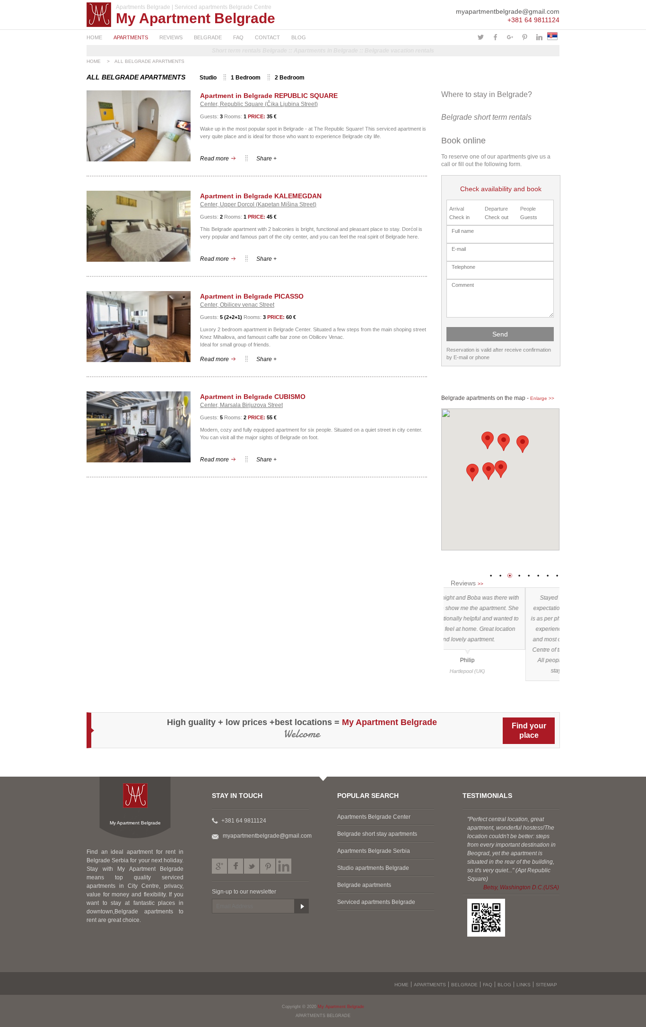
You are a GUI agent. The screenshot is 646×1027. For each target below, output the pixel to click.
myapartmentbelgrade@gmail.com (507, 11)
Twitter (251, 866)
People (528, 209)
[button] (501, 469)
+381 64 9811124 (533, 20)
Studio (208, 77)
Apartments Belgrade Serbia (373, 851)
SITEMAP (546, 984)
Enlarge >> (542, 398)
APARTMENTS (130, 37)
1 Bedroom (246, 77)
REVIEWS (171, 37)
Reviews (467, 583)
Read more (214, 158)
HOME (94, 37)
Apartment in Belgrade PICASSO (252, 296)
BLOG (298, 37)
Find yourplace (529, 730)
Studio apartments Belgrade (373, 868)
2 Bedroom (290, 77)
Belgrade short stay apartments (377, 834)
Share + (266, 158)
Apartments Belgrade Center (373, 817)
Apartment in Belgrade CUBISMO (253, 396)
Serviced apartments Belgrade (376, 902)
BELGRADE (208, 37)
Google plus (219, 866)
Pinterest (267, 866)
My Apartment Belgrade (195, 18)
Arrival (456, 209)
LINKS (523, 984)
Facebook (235, 866)
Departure (496, 209)
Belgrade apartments (364, 885)
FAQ (238, 37)
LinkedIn (283, 866)
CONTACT (267, 37)
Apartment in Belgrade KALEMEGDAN (261, 196)
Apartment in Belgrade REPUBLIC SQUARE (269, 95)
